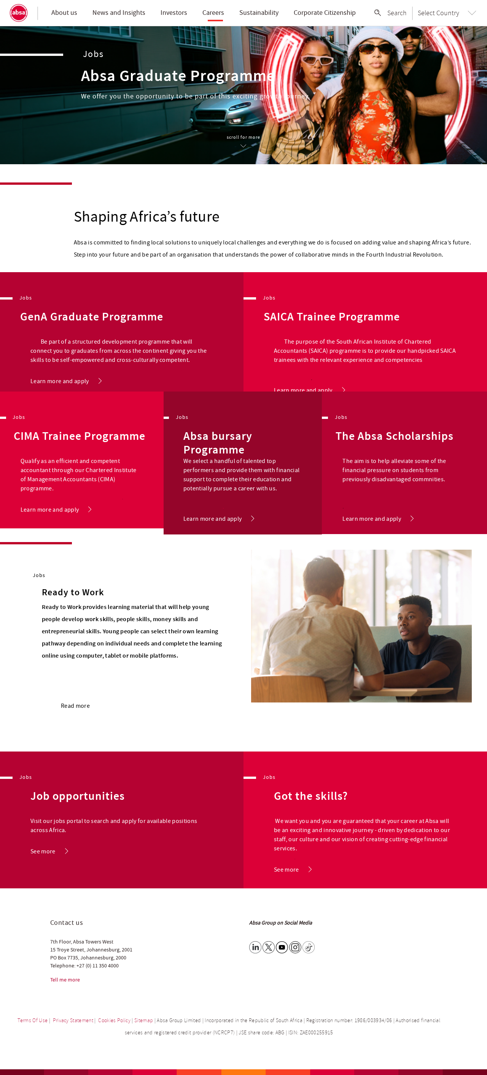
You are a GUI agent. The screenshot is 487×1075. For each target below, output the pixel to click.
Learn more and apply (59, 381)
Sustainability (259, 12)
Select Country (438, 13)
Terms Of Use (33, 1020)
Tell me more (65, 980)
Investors (174, 12)
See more (43, 851)
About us (64, 12)
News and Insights (118, 12)
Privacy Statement (73, 1020)
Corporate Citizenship (325, 12)
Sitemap (143, 1020)
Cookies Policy (114, 1020)
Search (397, 13)
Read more (75, 706)
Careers (213, 12)
